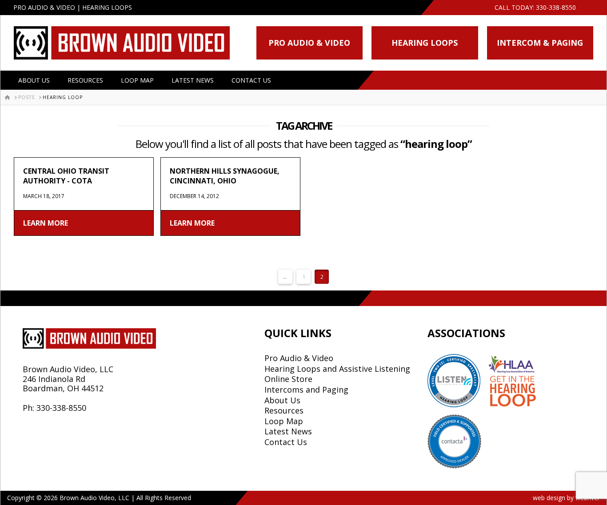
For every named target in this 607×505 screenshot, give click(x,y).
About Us (34, 80)
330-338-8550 (556, 7)
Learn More (45, 223)
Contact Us (251, 80)
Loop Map (137, 80)
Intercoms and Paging (306, 389)
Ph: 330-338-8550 (54, 407)
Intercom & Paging (540, 42)
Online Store (288, 379)
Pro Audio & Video (309, 42)
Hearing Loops (424, 42)
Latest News (193, 80)
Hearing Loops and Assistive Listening (337, 368)
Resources (85, 80)
